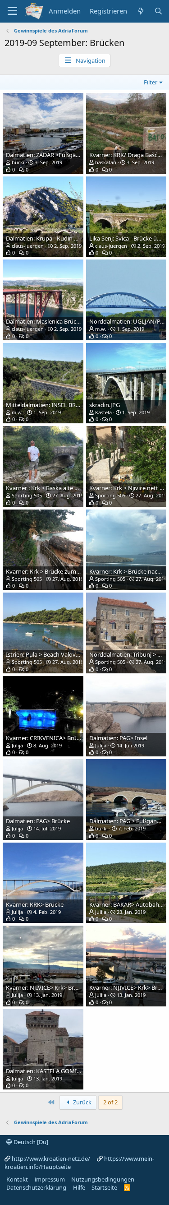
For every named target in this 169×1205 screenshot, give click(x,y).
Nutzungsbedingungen (102, 1179)
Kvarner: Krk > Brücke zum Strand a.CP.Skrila (64, 571)
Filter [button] (150, 82)
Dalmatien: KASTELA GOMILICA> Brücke (59, 1071)
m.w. (100, 328)
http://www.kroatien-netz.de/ (51, 1158)
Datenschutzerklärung (36, 1187)
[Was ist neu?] (140, 11)
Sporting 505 (27, 495)
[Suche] (158, 11)
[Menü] (12, 11)
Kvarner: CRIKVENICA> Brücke (46, 738)
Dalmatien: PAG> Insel (118, 738)
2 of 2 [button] (110, 1102)
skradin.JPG (104, 405)
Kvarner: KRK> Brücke (35, 904)
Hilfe (79, 1187)
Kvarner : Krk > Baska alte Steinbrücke (56, 488)
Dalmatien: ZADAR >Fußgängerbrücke (56, 155)
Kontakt (17, 1179)
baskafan (105, 162)
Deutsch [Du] (30, 1142)
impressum (50, 1179)
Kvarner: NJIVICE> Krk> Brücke (46, 987)
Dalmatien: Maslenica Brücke (44, 321)
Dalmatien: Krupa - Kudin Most (47, 238)
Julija (17, 745)
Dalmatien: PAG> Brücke (38, 821)
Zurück (81, 1102)
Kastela (103, 412)
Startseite (104, 1187)
